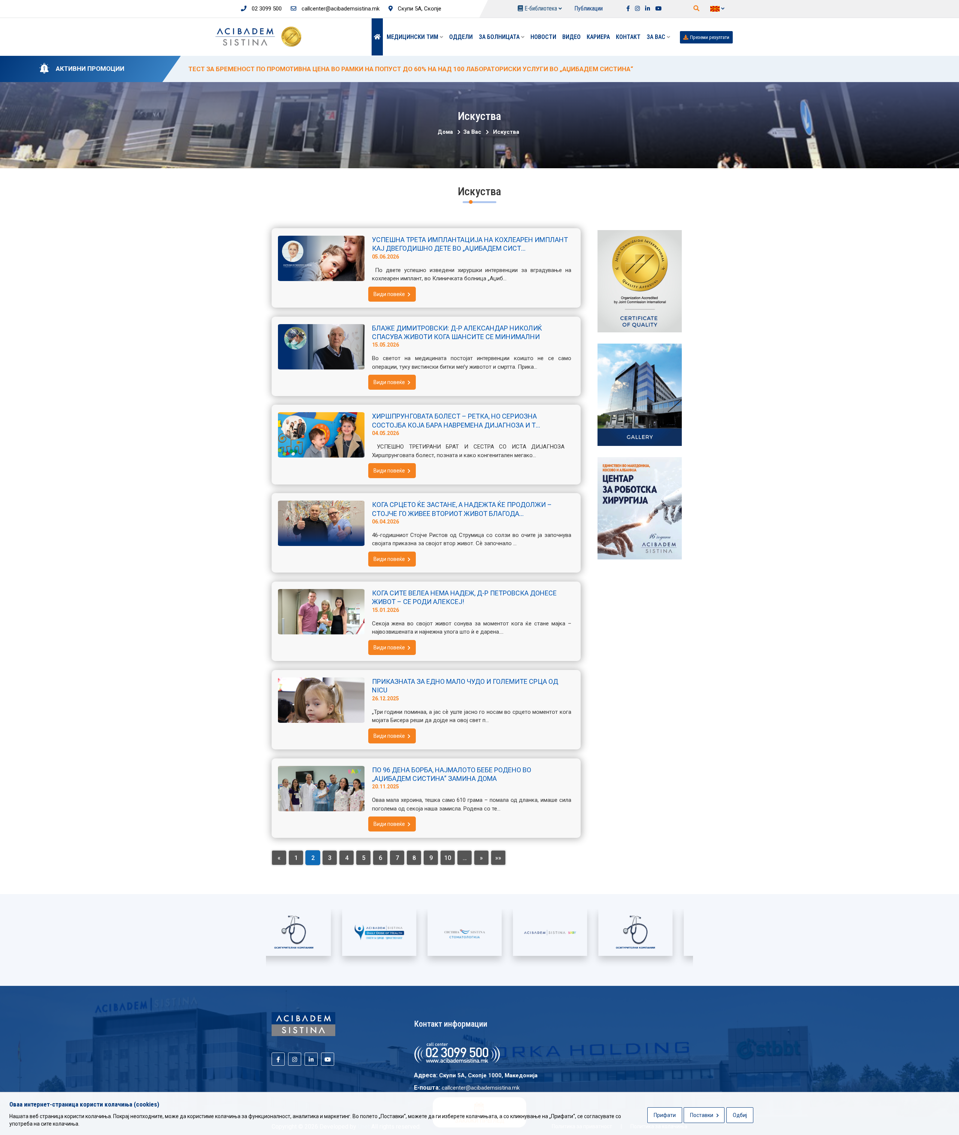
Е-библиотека (541, 8)
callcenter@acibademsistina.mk (339, 8)
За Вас (471, 132)
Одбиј (740, 1115)
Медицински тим (413, 36)
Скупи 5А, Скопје (418, 8)
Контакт (628, 36)
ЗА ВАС (657, 36)
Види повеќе (389, 294)
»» (498, 857)
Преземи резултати (709, 37)
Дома (445, 132)
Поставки (702, 1115)
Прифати (665, 1115)
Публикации (588, 8)
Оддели (461, 36)
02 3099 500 (266, 8)
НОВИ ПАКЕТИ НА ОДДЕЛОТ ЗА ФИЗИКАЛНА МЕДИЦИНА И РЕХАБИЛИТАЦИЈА (309, 69)
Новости (543, 36)
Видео (571, 36)
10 (447, 857)
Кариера (598, 36)
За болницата (500, 36)
